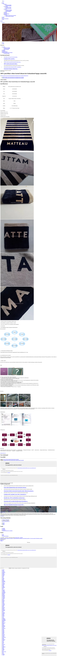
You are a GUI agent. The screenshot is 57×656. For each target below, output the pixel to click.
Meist (3, 17)
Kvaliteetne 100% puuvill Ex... (9, 58)
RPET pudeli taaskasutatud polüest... (11, 63)
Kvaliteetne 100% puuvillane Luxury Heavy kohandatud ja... (15, 494)
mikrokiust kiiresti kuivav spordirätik (11, 15)
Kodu (3, 2)
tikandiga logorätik (6, 13)
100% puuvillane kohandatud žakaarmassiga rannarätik (11, 459)
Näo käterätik (6, 6)
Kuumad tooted (17, 537)
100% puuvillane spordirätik (10, 16)
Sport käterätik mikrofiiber (26, 538)
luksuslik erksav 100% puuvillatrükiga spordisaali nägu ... (14, 497)
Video (3, 19)
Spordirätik (5, 14)
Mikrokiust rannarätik (10, 538)
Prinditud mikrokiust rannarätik (17, 538)
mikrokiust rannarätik (9, 10)
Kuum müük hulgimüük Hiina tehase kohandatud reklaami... (15, 487)
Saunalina (5, 12)
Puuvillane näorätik (8, 7)
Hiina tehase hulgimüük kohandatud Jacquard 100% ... (14, 504)
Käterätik (5, 4)
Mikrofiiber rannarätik (39, 538)
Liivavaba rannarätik (33, 538)
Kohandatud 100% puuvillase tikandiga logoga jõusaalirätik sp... (16, 501)
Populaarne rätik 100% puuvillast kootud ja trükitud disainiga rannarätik (14, 460)
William (1, 540)
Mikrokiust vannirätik (3, 538)
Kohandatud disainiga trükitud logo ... (11, 68)
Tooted (3, 3)
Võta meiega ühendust (5, 18)
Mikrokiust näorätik (8, 8)
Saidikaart (21, 537)
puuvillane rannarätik (9, 9)
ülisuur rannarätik (8, 11)
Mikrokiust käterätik (8, 5)
